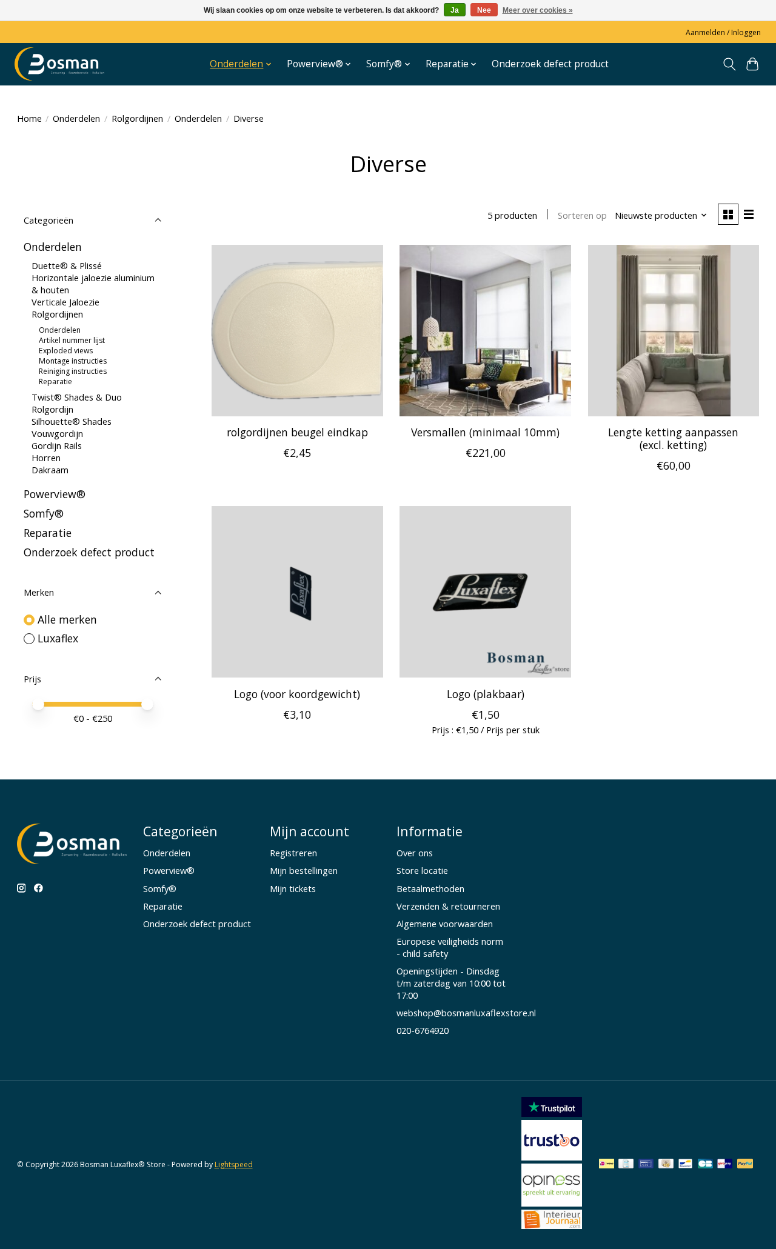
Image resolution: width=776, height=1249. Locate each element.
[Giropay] (724, 1165)
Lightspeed (234, 1164)
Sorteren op (582, 215)
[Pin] (646, 1165)
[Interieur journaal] (551, 1224)
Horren (46, 457)
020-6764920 (422, 1030)
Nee (484, 10)
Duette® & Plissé (67, 265)
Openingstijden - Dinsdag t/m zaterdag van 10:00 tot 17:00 (451, 983)
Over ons (414, 853)
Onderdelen (76, 118)
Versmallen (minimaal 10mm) (485, 432)
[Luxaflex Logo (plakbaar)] (485, 592)
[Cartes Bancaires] (705, 1165)
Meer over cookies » (538, 10)
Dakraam (50, 470)
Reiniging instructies (73, 371)
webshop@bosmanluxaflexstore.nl (466, 1013)
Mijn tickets (293, 888)
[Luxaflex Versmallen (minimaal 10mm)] (485, 330)
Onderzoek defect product (550, 64)
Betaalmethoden (430, 888)
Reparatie (55, 381)
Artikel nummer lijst (72, 340)
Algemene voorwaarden (444, 924)
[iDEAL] (606, 1165)
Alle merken (67, 619)
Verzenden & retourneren (448, 906)
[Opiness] (551, 1202)
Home (29, 118)
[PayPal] (745, 1165)
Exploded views (66, 350)
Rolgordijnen (137, 118)
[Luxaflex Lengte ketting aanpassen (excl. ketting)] (674, 330)
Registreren (293, 853)
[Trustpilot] (551, 1112)
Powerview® (54, 494)
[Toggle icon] (729, 64)
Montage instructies (73, 361)
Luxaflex (58, 638)
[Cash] (666, 1165)
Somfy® (44, 513)
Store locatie (422, 870)
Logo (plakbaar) (485, 694)
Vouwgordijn (57, 433)
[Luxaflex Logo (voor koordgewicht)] (297, 592)
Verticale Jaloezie (65, 302)
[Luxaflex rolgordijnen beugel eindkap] (297, 330)
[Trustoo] (551, 1156)
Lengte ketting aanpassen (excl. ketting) (673, 438)
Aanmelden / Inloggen (723, 32)
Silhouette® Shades (72, 421)
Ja (454, 10)
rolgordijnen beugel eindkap (297, 432)
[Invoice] (626, 1165)
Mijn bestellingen (304, 870)
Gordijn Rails (57, 445)
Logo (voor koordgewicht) (297, 694)
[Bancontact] (685, 1165)
